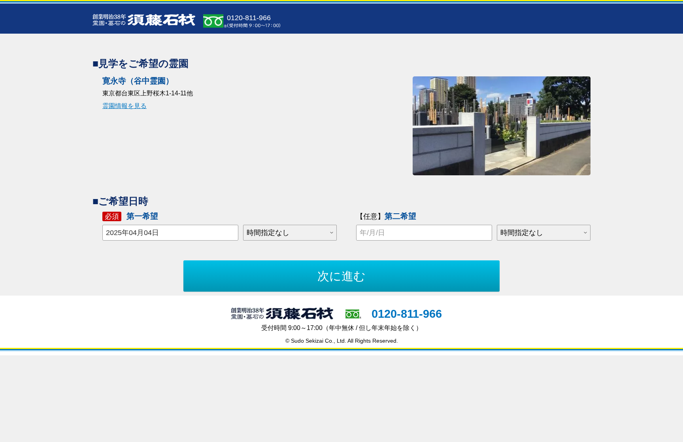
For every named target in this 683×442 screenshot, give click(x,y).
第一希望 (131, 216)
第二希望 (386, 216)
